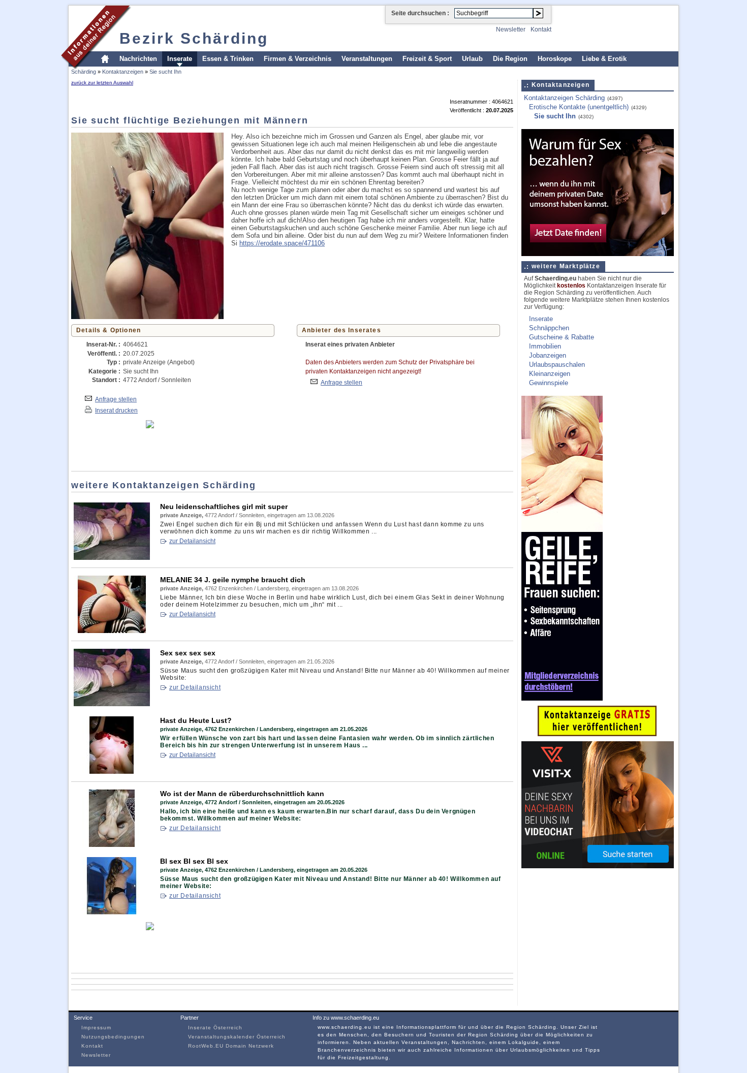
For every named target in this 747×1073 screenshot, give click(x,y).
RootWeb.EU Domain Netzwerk (231, 1046)
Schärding (83, 72)
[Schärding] (96, 68)
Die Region (510, 58)
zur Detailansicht (192, 541)
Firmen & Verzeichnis (297, 58)
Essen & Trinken (228, 58)
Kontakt (541, 29)
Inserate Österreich (215, 1027)
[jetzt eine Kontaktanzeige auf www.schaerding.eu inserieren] (597, 734)
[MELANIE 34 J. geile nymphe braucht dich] (112, 631)
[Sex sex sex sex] (112, 704)
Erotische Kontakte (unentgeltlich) (579, 107)
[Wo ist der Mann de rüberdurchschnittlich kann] (112, 844)
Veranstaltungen (366, 58)
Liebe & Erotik (604, 58)
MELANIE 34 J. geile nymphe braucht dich (232, 580)
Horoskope (555, 58)
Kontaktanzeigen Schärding (564, 98)
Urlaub (472, 58)
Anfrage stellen (116, 399)
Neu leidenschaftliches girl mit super (224, 506)
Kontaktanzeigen (122, 72)
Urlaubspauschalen (557, 364)
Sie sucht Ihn (165, 72)
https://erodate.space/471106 (282, 243)
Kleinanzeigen (549, 373)
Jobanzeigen (547, 355)
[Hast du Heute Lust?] (112, 771)
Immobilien (545, 346)
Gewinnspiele (548, 383)
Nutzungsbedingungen (113, 1036)
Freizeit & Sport (427, 58)
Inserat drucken (116, 410)
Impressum (96, 1027)
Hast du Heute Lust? (196, 720)
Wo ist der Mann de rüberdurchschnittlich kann (242, 794)
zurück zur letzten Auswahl (102, 82)
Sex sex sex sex (187, 653)
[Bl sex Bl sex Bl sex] (112, 912)
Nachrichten (138, 58)
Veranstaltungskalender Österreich (237, 1036)
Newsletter (510, 29)
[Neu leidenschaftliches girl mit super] (112, 557)
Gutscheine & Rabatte (561, 337)
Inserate (179, 58)
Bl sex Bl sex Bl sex (194, 861)
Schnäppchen (549, 328)
